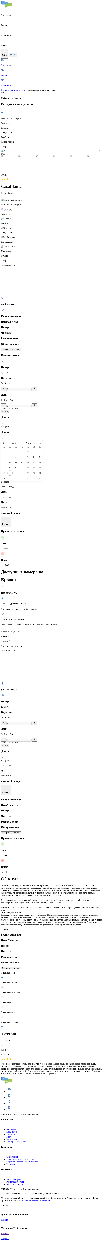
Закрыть (5, 1238)
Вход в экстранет (14, 1179)
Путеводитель (13, 1134)
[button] (4, 153)
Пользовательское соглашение (20, 1159)
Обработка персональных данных (22, 1162)
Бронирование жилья (16, 1142)
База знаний (12, 1129)
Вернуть (5, 1233)
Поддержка (11, 1132)
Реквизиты (11, 1164)
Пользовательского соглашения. (35, 1200)
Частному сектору (14, 1184)
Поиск (22, 90)
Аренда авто (12, 1139)
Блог (8, 1137)
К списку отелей (11, 90)
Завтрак (5, 641)
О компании (12, 1157)
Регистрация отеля (15, 1182)
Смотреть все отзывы (11, 349)
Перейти (5, 1220)
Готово (5, 411)
